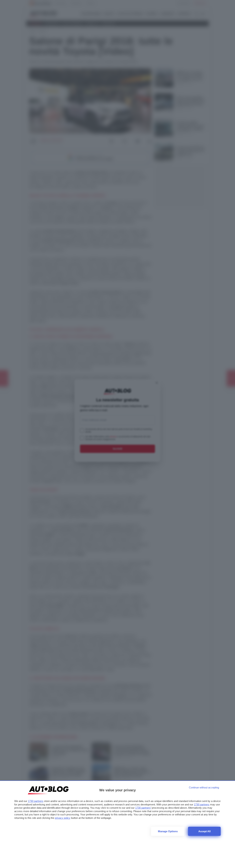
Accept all (204, 831)
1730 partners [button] (35, 801)
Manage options (168, 831)
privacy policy (62, 817)
